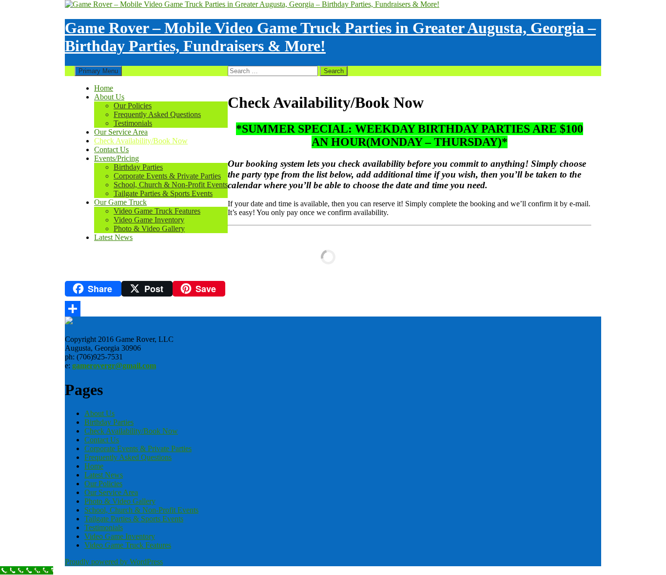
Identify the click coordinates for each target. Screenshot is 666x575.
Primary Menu (98, 71)
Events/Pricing (116, 158)
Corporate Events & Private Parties (167, 176)
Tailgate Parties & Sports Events (163, 193)
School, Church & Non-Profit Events (171, 184)
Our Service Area (121, 132)
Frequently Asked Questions (157, 114)
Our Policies (133, 105)
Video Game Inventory (149, 220)
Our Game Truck (120, 202)
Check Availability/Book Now (141, 141)
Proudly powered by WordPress (114, 561)
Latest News (113, 237)
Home (103, 88)
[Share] (328, 309)
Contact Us (111, 149)
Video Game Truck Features (157, 211)
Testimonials (133, 123)
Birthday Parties (138, 167)
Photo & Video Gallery (149, 228)
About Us (109, 97)
